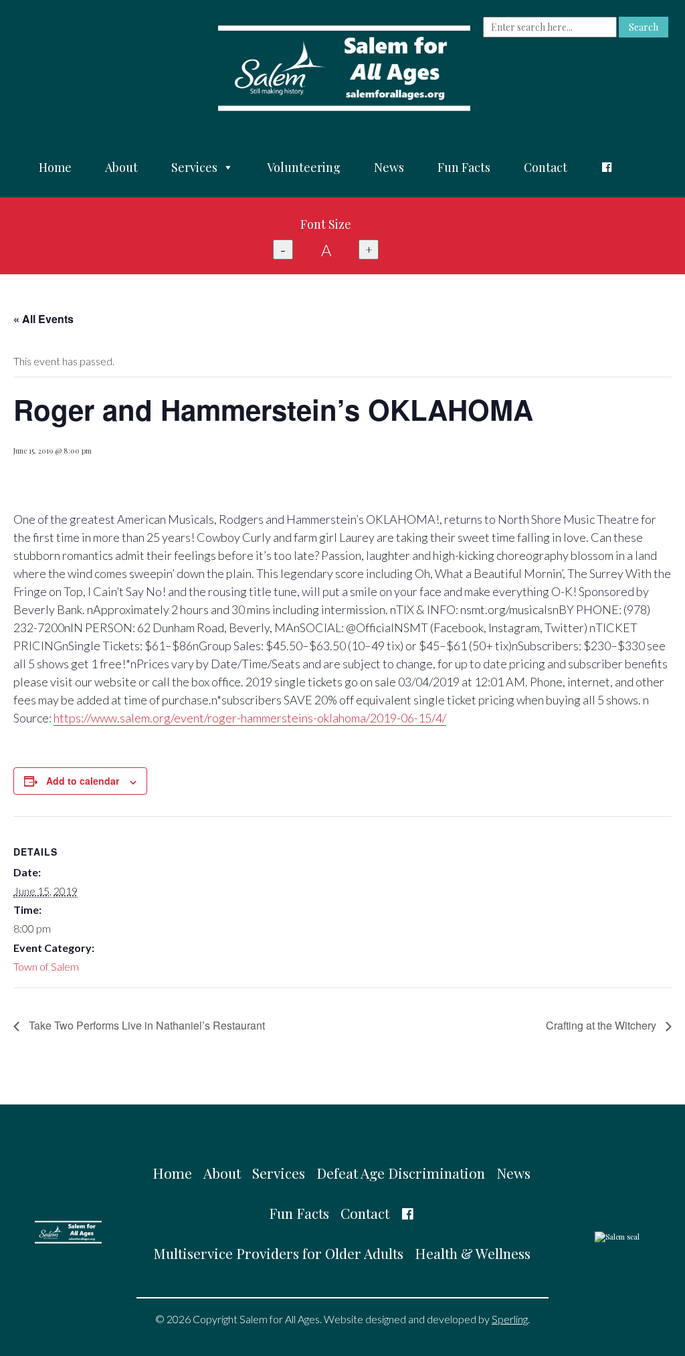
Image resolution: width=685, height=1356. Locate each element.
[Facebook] (606, 167)
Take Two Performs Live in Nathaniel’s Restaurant (145, 1025)
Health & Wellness (472, 1253)
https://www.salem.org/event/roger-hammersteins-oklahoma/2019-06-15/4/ (250, 717)
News (389, 167)
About (121, 167)
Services (194, 167)
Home (55, 167)
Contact (545, 167)
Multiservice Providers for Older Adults (278, 1253)
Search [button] (643, 27)
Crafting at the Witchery (602, 1025)
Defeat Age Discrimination (400, 1172)
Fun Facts (463, 167)
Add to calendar (82, 780)
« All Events (43, 318)
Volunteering (303, 167)
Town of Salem (46, 966)
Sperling (510, 1319)
